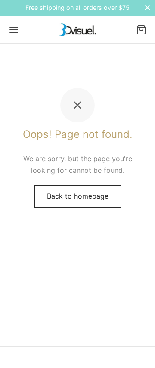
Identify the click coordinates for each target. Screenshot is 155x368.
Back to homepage (77, 196)
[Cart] (141, 30)
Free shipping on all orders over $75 (77, 7)
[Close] (147, 8)
